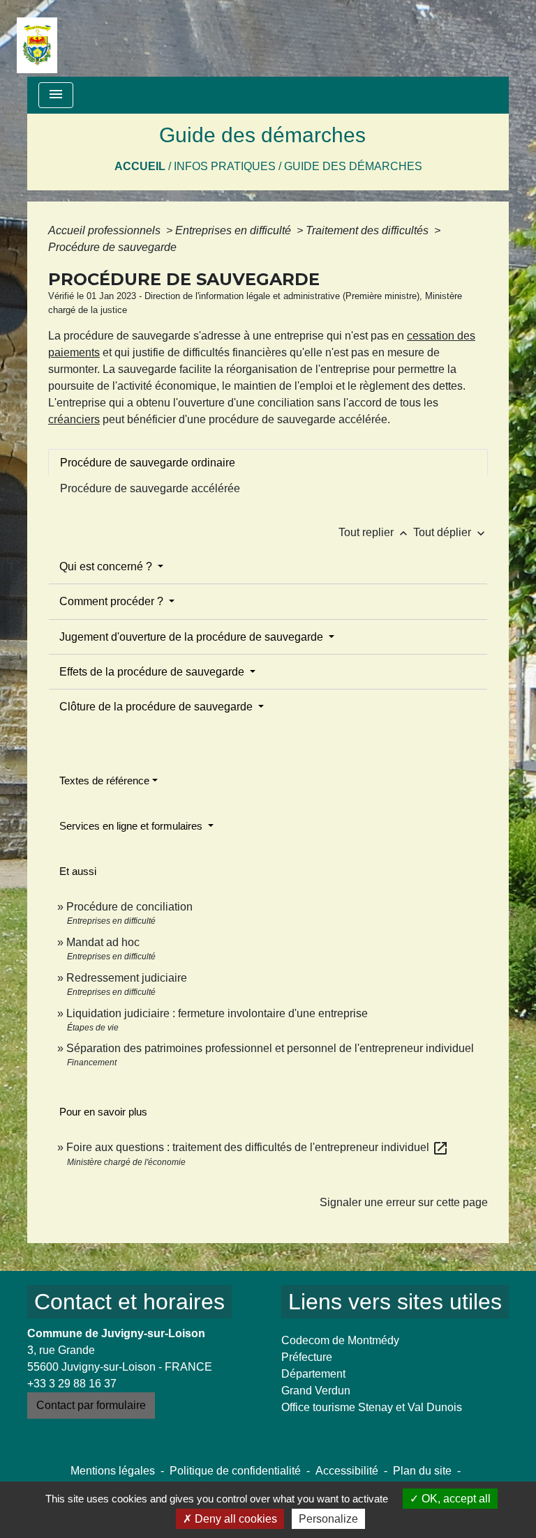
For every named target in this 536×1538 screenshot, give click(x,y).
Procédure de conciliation (129, 907)
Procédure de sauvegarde (112, 247)
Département (313, 1374)
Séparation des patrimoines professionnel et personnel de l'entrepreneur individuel (270, 1048)
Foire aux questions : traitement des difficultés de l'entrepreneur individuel (257, 1147)
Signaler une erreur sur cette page (404, 1202)
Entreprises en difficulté (234, 230)
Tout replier (374, 532)
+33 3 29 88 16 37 (72, 1383)
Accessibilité (346, 1471)
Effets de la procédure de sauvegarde (153, 672)
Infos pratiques (225, 166)
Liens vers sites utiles (395, 1301)
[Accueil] (37, 38)
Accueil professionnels (105, 230)
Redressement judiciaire (126, 978)
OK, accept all (455, 1499)
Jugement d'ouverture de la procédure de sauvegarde (192, 637)
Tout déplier (450, 532)
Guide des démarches (353, 166)
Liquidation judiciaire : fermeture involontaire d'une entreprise (217, 1013)
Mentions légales (112, 1471)
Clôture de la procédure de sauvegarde (157, 707)
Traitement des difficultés (368, 230)
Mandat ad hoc (103, 942)
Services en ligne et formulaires (132, 826)
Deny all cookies (234, 1519)
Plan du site (422, 1471)
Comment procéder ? (112, 601)
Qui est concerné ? (107, 566)
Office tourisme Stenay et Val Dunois (371, 1407)
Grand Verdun (315, 1390)
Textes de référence (104, 780)
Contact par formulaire (91, 1405)
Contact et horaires (129, 1301)
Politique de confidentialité (235, 1471)
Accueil (139, 166)
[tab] (268, 462)
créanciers (74, 419)
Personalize (328, 1519)
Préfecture (306, 1357)
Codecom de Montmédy (340, 1340)
